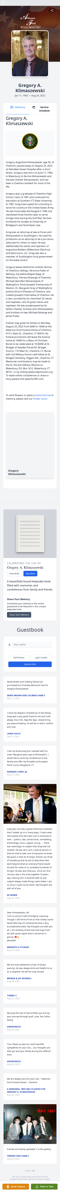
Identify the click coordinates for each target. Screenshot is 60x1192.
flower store (40, 398)
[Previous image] (6, 804)
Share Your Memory (19, 614)
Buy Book (30, 573)
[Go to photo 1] (28, 822)
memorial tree (43, 395)
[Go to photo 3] (31, 822)
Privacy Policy (21, 1179)
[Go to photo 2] (30, 822)
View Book (14, 573)
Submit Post (30, 664)
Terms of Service (38, 1179)
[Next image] (53, 804)
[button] (30, 804)
